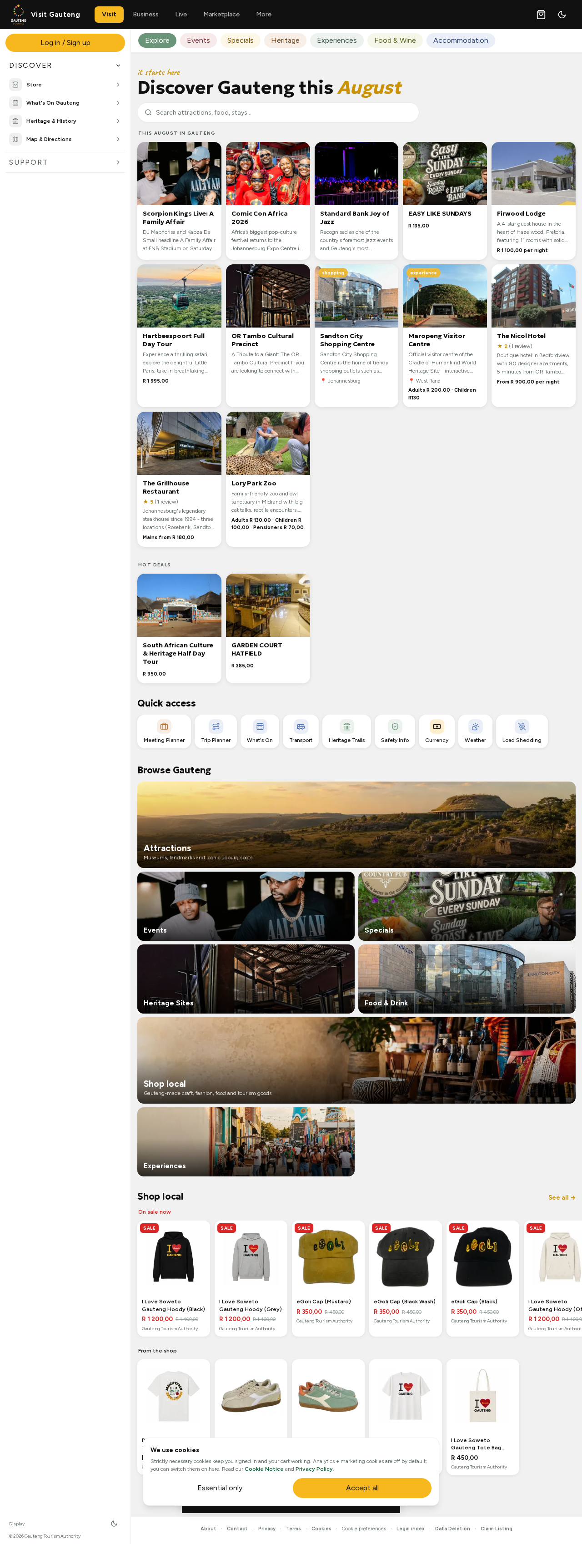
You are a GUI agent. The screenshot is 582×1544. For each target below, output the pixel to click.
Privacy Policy (314, 1469)
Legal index (410, 1529)
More (263, 14)
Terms (293, 1529)
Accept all (362, 1487)
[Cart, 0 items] (541, 14)
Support (28, 162)
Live (181, 14)
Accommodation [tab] (460, 40)
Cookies (321, 1529)
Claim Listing (496, 1529)
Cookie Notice (264, 1469)
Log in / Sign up (65, 42)
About (208, 1529)
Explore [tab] (157, 40)
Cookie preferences (364, 1529)
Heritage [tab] (285, 40)
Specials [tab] (240, 40)
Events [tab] (198, 40)
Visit (109, 14)
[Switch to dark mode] (562, 14)
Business (146, 14)
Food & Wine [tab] (395, 40)
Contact (237, 1529)
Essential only (219, 1487)
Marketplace (221, 14)
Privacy (267, 1529)
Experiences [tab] (337, 40)
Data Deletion (452, 1529)
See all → (562, 1197)
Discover (30, 65)
